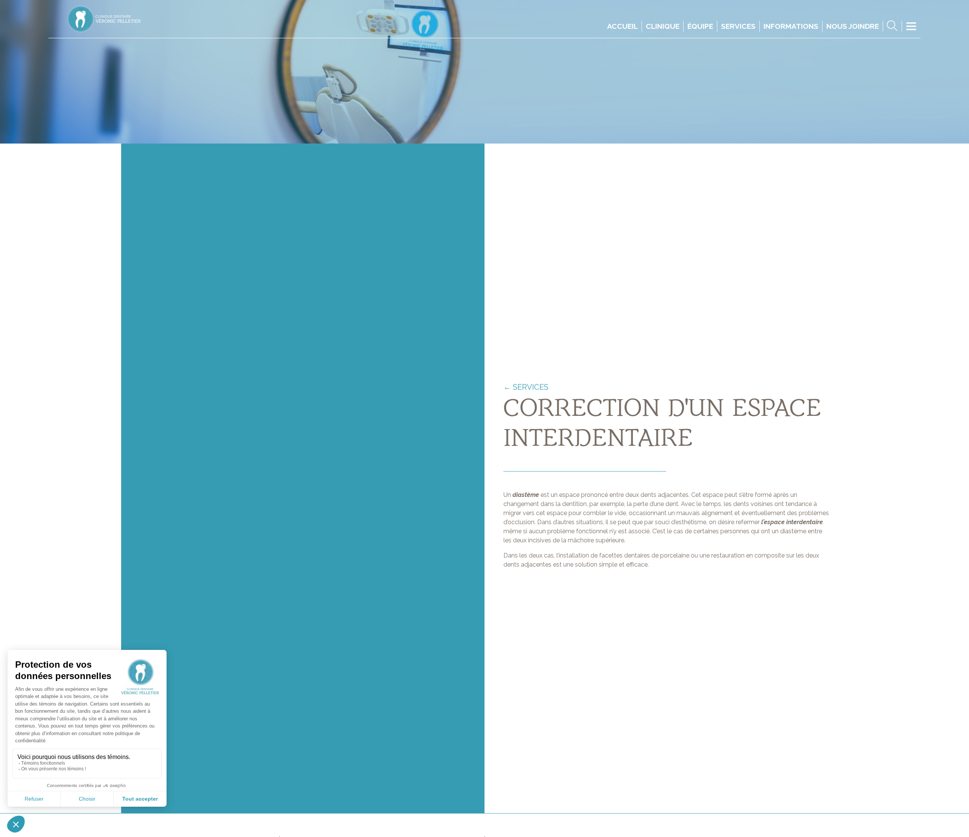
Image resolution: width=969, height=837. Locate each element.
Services (738, 26)
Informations (790, 26)
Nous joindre (852, 26)
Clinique (662, 26)
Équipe (700, 26)
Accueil (622, 26)
